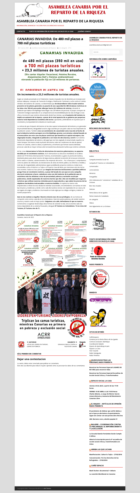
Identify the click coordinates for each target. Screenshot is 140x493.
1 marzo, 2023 (24, 48)
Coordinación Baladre (96, 344)
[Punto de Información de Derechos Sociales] (98, 99)
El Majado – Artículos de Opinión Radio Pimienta (105, 405)
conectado (36, 363)
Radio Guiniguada (95, 353)
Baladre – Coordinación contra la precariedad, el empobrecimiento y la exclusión (105, 426)
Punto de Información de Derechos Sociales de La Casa (51, 31)
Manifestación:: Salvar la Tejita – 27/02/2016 (105, 454)
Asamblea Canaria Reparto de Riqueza (44, 48)
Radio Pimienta (94, 355)
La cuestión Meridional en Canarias (102, 474)
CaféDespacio (94, 337)
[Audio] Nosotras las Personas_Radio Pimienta (100, 361)
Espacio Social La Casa (101, 381)
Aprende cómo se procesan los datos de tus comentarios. (65, 366)
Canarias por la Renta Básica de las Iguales (103, 339)
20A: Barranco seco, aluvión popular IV (103, 419)
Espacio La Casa (94, 349)
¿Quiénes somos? (84, 31)
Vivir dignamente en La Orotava (99, 206)
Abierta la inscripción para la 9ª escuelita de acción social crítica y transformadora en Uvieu (105, 441)
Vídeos (91, 203)
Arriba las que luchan (101, 449)
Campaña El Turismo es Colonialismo (101, 163)
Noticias (92, 189)
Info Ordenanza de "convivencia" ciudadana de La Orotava (105, 181)
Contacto (21, 31)
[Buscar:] (106, 52)
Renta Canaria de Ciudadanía (98, 196)
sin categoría (63, 48)
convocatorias (94, 170)
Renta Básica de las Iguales (98, 193)
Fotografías (93, 177)
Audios (91, 156)
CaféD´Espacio (97, 465)
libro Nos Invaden (95, 186)
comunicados (93, 166)
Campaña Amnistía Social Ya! (99, 160)
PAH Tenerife (93, 351)
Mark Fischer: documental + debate (102, 471)
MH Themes (47, 488)
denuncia (92, 173)
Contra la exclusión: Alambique (99, 342)
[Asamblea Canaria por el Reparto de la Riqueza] (63, 16)
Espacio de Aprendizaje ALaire (99, 346)
